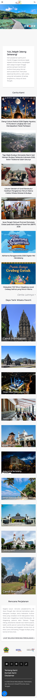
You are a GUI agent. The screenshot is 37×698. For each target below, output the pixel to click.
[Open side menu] (2, 2)
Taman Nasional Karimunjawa (15, 498)
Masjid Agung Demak (12, 524)
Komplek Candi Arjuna (12, 366)
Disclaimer (9, 676)
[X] (21, 664)
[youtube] (7, 664)
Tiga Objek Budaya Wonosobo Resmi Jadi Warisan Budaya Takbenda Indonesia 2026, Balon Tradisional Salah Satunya (18, 157)
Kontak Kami (10, 673)
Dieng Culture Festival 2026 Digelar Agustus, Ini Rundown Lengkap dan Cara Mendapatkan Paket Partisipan (18, 124)
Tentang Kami (11, 670)
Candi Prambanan (14, 338)
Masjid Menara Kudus (12, 445)
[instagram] (12, 664)
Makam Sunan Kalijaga (12, 418)
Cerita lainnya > (26, 295)
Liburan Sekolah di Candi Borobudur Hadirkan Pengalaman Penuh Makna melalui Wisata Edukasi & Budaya (18, 191)
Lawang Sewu (9, 550)
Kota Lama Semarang (12, 471)
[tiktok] (26, 664)
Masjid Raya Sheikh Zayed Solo (16, 392)
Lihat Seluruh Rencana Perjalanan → (18, 638)
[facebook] (16, 664)
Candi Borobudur (14, 591)
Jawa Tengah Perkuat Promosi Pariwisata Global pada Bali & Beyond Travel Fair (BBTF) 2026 (18, 224)
